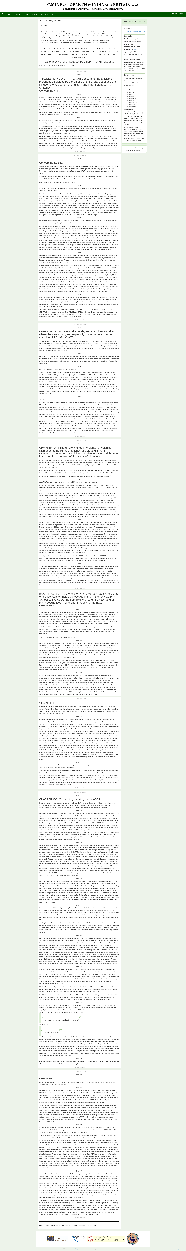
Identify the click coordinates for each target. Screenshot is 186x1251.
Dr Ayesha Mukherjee (81, 1249)
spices (136, 31)
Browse (26, 14)
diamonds (126, 31)
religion (132, 31)
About (8, 14)
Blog (53, 14)
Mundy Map (44, 14)
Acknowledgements (178, 1249)
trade (140, 31)
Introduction (17, 14)
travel (143, 31)
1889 (135, 49)
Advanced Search (177, 14)
